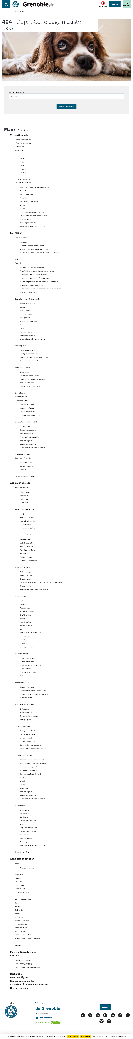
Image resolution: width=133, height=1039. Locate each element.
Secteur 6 (23, 172)
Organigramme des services (29, 376)
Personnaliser (98, 1036)
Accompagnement (26, 194)
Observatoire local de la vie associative (33, 216)
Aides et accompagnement (29, 321)
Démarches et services (23, 140)
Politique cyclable (26, 719)
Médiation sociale (26, 575)
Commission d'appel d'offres (30, 361)
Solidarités (19, 910)
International (20, 889)
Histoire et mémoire (22, 400)
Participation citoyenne (23, 952)
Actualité (23, 208)
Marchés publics (20, 346)
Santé (22, 514)
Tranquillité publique (22, 567)
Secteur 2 (23, 158)
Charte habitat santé (27, 734)
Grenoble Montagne (27, 687)
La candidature (25, 426)
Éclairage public (25, 586)
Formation (23, 198)
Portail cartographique (23, 179)
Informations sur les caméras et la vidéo (34, 590)
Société (17, 906)
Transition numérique (22, 852)
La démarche (24, 810)
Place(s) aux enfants (27, 611)
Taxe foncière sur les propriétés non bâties (35, 278)
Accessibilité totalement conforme (32, 226)
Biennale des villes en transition (31, 774)
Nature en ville (25, 539)
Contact (115, 4)
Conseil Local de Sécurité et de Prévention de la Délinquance (41, 582)
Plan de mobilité (26, 712)
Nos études (24, 817)
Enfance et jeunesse (22, 892)
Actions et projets (20, 482)
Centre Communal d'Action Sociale (27, 299)
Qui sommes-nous (21, 924)
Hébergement (25, 318)
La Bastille (23, 643)
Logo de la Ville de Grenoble (25, 476)
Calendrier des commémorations (31, 415)
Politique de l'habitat (27, 731)
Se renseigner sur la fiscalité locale (32, 285)
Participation (19, 896)
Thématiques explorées (28, 821)
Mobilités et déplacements (24, 704)
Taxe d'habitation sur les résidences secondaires (37, 271)
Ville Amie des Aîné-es (27, 528)
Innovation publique (27, 383)
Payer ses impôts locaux (28, 292)
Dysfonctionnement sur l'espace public (29, 967)
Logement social (26, 738)
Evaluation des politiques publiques (32, 379)
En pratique (19, 874)
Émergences (24, 503)
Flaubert (23, 604)
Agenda (22, 205)
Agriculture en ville (26, 543)
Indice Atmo (24, 553)
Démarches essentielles (23, 143)
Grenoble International (23, 755)
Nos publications (21, 928)
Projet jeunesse (25, 499)
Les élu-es (23, 242)
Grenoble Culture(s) (22, 653)
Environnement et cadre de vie (25, 535)
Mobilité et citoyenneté (28, 770)
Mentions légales (26, 219)
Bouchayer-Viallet (26, 626)
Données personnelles (28, 223)
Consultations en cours (28, 350)
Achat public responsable (29, 354)
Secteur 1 (23, 155)
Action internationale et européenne (33, 763)
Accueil (17, 11)
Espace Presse (20, 393)
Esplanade (23, 601)
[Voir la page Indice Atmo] (103, 3)
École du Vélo (24, 709)
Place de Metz (25, 608)
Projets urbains (20, 596)
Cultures (18, 878)
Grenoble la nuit (25, 579)
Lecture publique (26, 669)
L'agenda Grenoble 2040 (28, 828)
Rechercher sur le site (17, 92)
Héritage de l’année (27, 433)
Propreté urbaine (26, 557)
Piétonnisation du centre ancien (31, 633)
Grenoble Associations (23, 183)
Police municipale (26, 572)
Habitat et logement (22, 726)
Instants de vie (20, 147)
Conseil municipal (21, 237)
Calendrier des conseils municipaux (32, 246)
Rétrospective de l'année (28, 430)
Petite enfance (25, 311)
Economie (18, 882)
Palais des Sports (26, 698)
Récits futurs (24, 824)
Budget (17, 259)
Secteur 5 (23, 169)
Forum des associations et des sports (33, 212)
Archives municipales (22, 454)
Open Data (23, 470)
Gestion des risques (26, 546)
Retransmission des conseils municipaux (34, 249)
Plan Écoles (24, 496)
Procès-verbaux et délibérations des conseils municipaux (40, 253)
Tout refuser (85, 1036)
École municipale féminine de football (33, 691)
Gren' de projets (25, 615)
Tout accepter (73, 1036)
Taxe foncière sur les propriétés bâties (33, 275)
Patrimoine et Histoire (23, 899)
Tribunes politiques (22, 921)
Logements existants (27, 741)
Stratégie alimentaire (27, 521)
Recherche (16, 973)
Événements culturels (27, 662)
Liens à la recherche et (30, 386)
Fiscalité (18, 263)
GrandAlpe (23, 640)
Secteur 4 (23, 165)
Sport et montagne (22, 682)
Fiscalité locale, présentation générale (33, 267)
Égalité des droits (26, 525)
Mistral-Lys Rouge (26, 622)
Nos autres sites (19, 988)
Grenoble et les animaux (28, 561)
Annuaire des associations (29, 201)
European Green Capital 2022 (30, 437)
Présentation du (27, 303)
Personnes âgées (26, 314)
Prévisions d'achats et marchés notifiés (34, 357)
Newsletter (24, 788)
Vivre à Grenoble (19, 135)
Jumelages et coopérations (29, 767)
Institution (16, 232)
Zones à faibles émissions (29, 716)
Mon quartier (19, 150)
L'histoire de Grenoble (27, 405)
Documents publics (26, 466)
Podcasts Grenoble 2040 (28, 831)
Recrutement (24, 325)
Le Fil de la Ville (45, 1018)
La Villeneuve (24, 636)
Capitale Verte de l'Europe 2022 (26, 422)
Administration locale (23, 367)
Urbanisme (19, 917)
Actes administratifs (27, 462)
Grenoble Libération (27, 408)
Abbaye (22, 629)
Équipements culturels (28, 658)
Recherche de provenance (29, 676)
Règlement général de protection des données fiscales (39, 282)
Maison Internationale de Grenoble (32, 760)
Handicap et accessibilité (28, 517)
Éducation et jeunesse (22, 487)
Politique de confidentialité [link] (116, 1036)
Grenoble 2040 (20, 805)
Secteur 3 (23, 162)
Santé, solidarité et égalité (24, 509)
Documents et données (23, 458)
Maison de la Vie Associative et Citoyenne (34, 187)
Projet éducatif (25, 492)
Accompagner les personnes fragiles (33, 748)
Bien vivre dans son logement (30, 745)
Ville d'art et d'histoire (28, 672)
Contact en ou (23, 964)
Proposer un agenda (27, 868)
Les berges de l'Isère (27, 647)
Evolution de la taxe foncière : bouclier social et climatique (40, 289)
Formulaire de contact (23, 960)
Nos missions (24, 813)
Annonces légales (21, 396)
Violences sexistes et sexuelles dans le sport (35, 694)
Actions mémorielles (27, 412)
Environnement (20, 885)
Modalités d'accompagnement (30, 665)
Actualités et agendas (22, 858)
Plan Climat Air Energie (28, 550)
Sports (17, 913)
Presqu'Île (23, 618)
